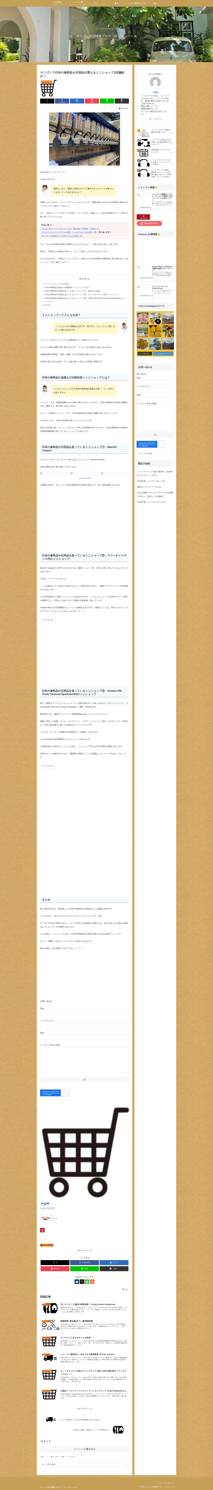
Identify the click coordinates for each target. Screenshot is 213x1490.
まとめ (48, 305)
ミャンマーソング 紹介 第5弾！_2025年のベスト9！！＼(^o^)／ (155, 473)
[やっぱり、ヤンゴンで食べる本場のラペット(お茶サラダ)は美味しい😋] (142, 344)
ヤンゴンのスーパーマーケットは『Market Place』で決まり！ (70, 228)
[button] (122, 101)
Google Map (87, 478)
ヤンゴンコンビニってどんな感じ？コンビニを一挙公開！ (67, 232)
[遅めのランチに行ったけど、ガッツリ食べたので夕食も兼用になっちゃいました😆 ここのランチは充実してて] (168, 331)
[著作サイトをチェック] (77, 1281)
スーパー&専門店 (48, 1245)
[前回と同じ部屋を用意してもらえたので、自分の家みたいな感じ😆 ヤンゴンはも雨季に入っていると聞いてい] (168, 344)
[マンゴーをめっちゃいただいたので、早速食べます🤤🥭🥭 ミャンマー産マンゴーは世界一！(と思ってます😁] (155, 331)
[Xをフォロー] (82, 1281)
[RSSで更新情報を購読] (92, 1281)
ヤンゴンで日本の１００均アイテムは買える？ (62, 236)
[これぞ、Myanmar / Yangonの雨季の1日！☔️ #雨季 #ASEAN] (168, 318)
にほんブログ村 (47, 1208)
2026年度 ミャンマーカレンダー (151, 481)
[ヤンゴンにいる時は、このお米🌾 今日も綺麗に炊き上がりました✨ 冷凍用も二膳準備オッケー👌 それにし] (142, 331)
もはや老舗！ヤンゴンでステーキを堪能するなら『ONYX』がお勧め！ (155, 494)
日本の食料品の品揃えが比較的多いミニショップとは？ (67, 287)
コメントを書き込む (84, 1449)
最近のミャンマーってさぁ (149, 487)
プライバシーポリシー (166, 1483)
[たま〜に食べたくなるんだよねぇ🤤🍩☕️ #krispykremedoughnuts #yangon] (155, 318)
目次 (81, 279)
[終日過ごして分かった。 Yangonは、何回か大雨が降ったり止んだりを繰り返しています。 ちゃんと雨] (155, 344)
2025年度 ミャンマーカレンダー (151, 502)
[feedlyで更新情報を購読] (87, 1281)
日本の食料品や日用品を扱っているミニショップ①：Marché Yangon (72, 291)
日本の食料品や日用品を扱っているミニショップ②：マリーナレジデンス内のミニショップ (81, 294)
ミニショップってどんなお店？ (57, 284)
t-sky (155, 92)
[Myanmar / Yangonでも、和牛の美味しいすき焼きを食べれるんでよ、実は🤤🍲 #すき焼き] (142, 318)
